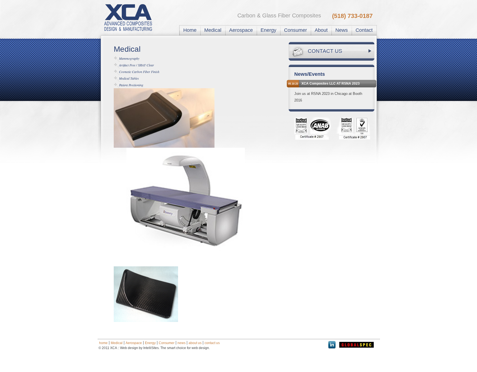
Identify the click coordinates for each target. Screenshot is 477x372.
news (181, 343)
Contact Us (325, 51)
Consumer (295, 30)
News (341, 30)
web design (200, 348)
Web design (129, 348)
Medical (212, 30)
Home (190, 30)
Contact (364, 30)
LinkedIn (332, 344)
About (321, 30)
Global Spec (356, 345)
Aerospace (241, 30)
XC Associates (132, 17)
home (103, 343)
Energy (268, 30)
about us (195, 343)
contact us (212, 343)
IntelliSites (151, 348)
